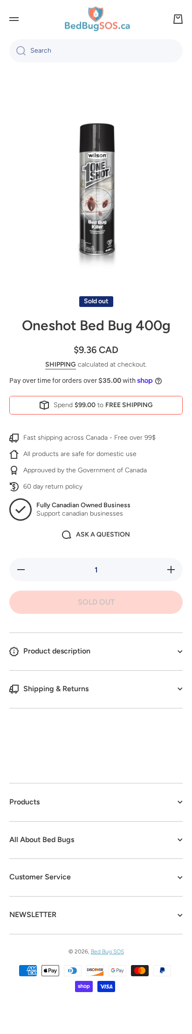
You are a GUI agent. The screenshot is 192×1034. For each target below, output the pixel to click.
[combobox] (96, 50)
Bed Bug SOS (107, 951)
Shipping (60, 364)
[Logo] (96, 19)
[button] (178, 19)
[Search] (17, 50)
